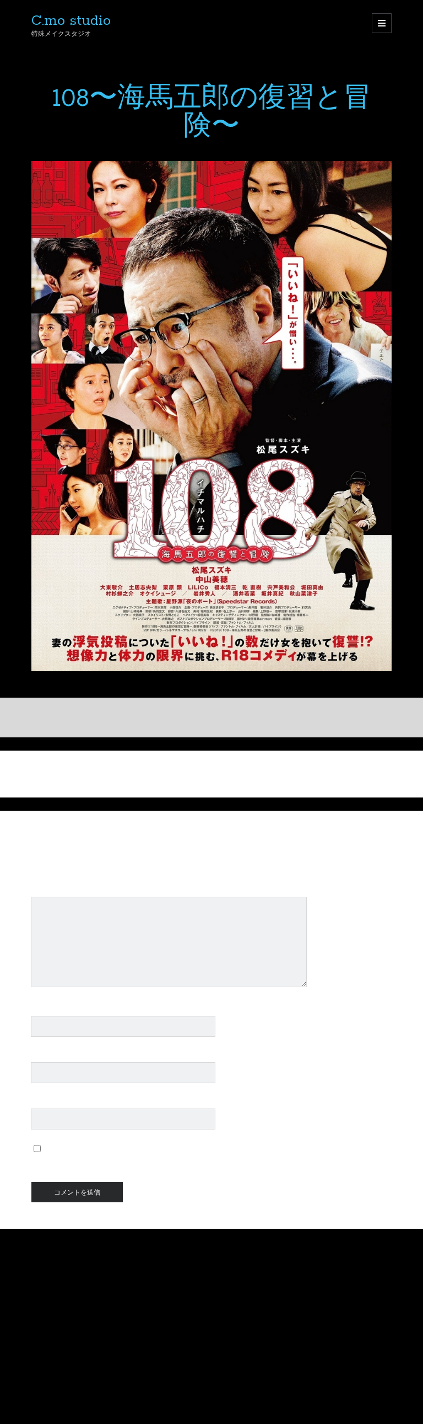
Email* (43, 1056)
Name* (44, 1009)
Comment (50, 890)
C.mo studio (71, 21)
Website (47, 1102)
